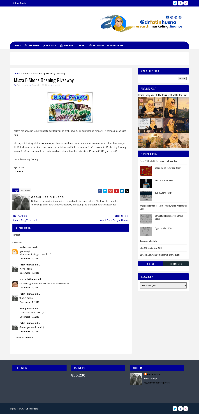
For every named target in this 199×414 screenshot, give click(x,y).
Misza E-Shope (27, 279)
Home (18, 45)
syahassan (25, 247)
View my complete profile (157, 382)
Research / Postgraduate (107, 45)
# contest (25, 190)
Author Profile (20, 3)
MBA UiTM (50, 45)
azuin (41, 143)
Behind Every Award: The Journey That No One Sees (162, 95)
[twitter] (175, 3)
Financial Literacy (74, 45)
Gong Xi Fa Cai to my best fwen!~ (168, 167)
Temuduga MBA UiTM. (149, 240)
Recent (150, 263)
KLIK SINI (19, 147)
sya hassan (19, 167)
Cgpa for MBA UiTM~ (163, 228)
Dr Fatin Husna (25, 20)
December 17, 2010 (29, 287)
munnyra (18, 171)
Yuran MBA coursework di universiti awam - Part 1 (160, 254)
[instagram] (185, 3)
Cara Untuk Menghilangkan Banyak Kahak (169, 217)
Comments (176, 263)
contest (26, 73)
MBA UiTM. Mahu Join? (164, 180)
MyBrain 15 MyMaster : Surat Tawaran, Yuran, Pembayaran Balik (163, 207)
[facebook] (180, 3)
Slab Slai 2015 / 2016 (163, 193)
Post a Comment (25, 337)
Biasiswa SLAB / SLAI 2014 (151, 247)
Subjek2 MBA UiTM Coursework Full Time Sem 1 (159, 161)
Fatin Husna (26, 264)
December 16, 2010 (29, 258)
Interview (33, 45)
